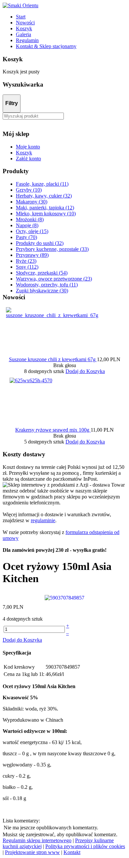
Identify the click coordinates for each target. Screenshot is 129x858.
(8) (30, 219)
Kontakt (72, 852)
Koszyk (24, 28)
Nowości (25, 22)
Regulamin (27, 40)
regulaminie (43, 520)
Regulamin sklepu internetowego (37, 840)
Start (20, 16)
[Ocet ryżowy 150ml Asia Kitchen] (64, 597)
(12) (45, 207)
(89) (32, 255)
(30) (31, 201)
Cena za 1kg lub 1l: (24, 674)
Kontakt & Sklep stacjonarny (46, 46)
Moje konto (28, 146)
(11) (42, 184)
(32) (44, 196)
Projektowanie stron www (32, 852)
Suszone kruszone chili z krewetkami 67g (53, 359)
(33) (52, 249)
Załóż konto (28, 158)
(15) (32, 231)
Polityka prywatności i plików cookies (85, 846)
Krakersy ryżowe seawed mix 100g (53, 430)
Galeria (23, 34)
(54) (41, 273)
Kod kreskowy (19, 667)
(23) (26, 261)
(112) (27, 267)
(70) (26, 237)
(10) (29, 190)
